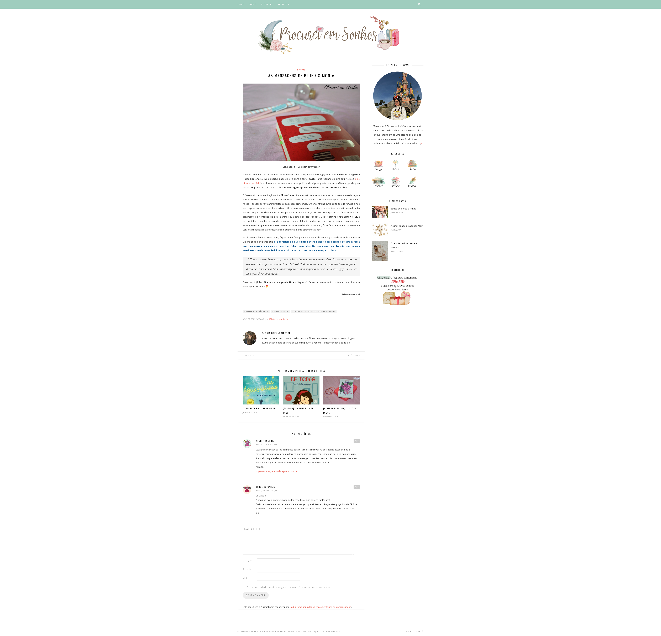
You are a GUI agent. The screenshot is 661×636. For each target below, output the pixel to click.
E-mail (247, 569)
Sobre (252, 4)
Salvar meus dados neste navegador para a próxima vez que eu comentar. (288, 587)
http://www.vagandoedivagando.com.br (276, 471)
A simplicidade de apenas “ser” (407, 225)
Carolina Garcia (266, 486)
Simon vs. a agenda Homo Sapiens (313, 311)
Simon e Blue (280, 311)
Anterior (249, 355)
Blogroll (267, 4)
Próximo (353, 355)
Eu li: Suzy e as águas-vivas (259, 408)
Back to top (413, 631)
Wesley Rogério (265, 440)
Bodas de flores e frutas (403, 208)
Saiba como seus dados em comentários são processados (320, 606)
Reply (357, 441)
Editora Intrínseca (256, 311)
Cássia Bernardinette (278, 319)
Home (241, 4)
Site (245, 577)
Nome (247, 561)
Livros (301, 69)
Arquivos (283, 4)
